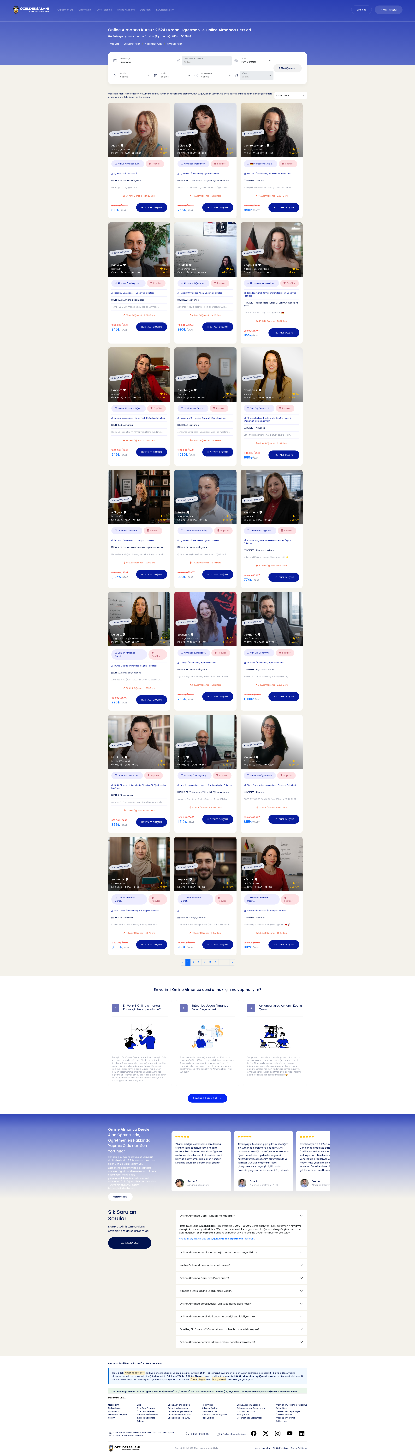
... (221, 962)
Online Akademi (126, 9)
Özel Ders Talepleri (117, 1414)
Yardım (111, 1417)
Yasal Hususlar (262, 1448)
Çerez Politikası (299, 1448)
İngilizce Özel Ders (146, 1417)
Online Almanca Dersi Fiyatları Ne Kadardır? (207, 1216)
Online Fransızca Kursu (179, 1417)
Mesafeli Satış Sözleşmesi (214, 1414)
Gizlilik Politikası (280, 1448)
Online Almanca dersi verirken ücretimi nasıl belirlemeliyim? (217, 1342)
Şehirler (140, 1421)
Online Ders (84, 9)
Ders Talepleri (104, 9)
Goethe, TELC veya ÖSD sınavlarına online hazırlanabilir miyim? (219, 1329)
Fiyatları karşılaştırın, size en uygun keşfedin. (217, 1238)
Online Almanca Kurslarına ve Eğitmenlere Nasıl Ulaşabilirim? (218, 1252)
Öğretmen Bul (65, 9)
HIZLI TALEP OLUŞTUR (151, 207)
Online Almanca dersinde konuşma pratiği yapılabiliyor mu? (217, 1316)
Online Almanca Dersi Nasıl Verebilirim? (205, 1278)
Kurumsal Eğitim (165, 9)
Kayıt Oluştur (389, 9)
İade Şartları (208, 1417)
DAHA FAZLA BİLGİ (130, 1242)
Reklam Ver (281, 1421)
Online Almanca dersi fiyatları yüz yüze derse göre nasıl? (215, 1304)
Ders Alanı (145, 9)
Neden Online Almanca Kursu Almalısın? (205, 1265)
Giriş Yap (361, 9)
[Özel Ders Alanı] (31, 9)
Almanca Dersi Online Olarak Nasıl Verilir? (206, 1291)
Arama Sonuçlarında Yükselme (291, 1404)
